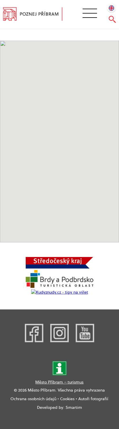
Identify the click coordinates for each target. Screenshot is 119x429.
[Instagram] (59, 341)
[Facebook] (34, 341)
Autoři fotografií (93, 399)
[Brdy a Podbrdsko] (59, 286)
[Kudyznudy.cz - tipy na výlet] (59, 292)
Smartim (74, 407)
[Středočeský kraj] (59, 267)
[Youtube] (85, 341)
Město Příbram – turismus (59, 382)
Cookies (67, 399)
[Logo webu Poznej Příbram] (36, 14)
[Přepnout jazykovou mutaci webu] (111, 7)
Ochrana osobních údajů (33, 399)
